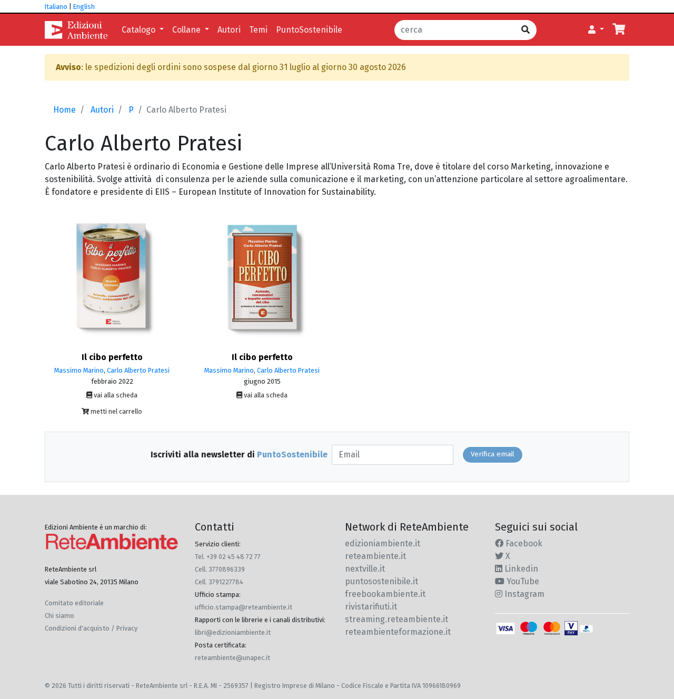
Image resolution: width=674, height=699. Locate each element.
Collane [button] (187, 30)
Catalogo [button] (139, 30)
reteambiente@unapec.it (232, 658)
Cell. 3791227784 (219, 582)
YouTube (521, 581)
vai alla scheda (114, 395)
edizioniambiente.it (382, 543)
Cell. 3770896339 (220, 569)
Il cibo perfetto (112, 357)
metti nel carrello (115, 411)
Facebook (522, 543)
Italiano (56, 7)
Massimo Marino (79, 370)
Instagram (523, 594)
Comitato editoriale (74, 603)
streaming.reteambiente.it (396, 619)
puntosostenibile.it (381, 581)
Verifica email (492, 454)
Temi (258, 30)
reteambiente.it (375, 556)
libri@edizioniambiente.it (233, 632)
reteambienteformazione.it (398, 632)
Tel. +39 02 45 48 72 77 (228, 557)
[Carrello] (618, 30)
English (84, 7)
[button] (596, 30)
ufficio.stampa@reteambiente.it (243, 607)
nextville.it (365, 569)
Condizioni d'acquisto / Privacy (91, 628)
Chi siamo (59, 616)
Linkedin (520, 569)
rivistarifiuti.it (371, 607)
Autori (229, 30)
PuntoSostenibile (309, 30)
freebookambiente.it (385, 594)
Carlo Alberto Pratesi (138, 370)
